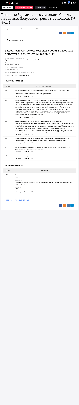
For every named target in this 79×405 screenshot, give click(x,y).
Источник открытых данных (17, 200)
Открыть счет (52, 7)
